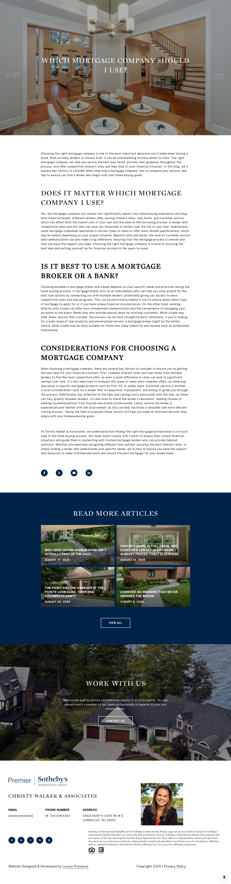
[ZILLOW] (49, 840)
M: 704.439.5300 (57, 815)
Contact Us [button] (115, 721)
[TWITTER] (30, 840)
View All (115, 623)
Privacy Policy (175, 866)
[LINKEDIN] (21, 840)
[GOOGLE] (39, 840)
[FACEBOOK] (11, 840)
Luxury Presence (75, 866)
